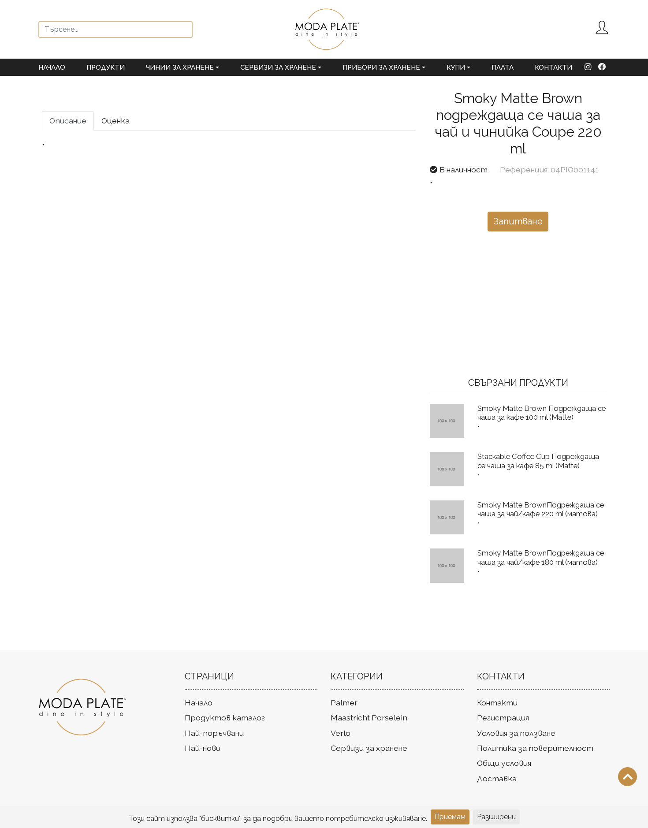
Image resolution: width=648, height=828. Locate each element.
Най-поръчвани (214, 733)
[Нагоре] (627, 776)
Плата (503, 67)
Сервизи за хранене (369, 748)
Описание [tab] (67, 120)
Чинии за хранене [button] (180, 67)
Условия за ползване (516, 733)
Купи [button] (456, 67)
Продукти (105, 67)
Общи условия (504, 763)
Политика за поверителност (535, 748)
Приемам (450, 817)
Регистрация (503, 717)
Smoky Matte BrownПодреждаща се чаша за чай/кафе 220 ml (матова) (540, 509)
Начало (51, 67)
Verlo (340, 733)
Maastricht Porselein (369, 717)
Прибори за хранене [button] (381, 67)
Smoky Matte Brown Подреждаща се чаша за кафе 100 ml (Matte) (541, 412)
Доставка (497, 778)
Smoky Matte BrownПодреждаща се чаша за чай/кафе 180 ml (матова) (540, 557)
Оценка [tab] (115, 120)
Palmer (344, 702)
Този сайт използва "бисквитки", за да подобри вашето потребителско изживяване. (278, 818)
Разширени (496, 817)
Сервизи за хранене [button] (278, 67)
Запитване (518, 221)
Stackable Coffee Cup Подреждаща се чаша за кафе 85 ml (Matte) (538, 461)
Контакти (553, 67)
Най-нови (202, 748)
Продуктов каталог (225, 717)
